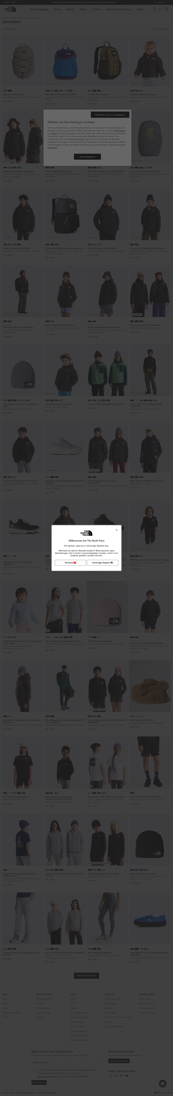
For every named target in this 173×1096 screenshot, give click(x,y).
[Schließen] (116, 530)
